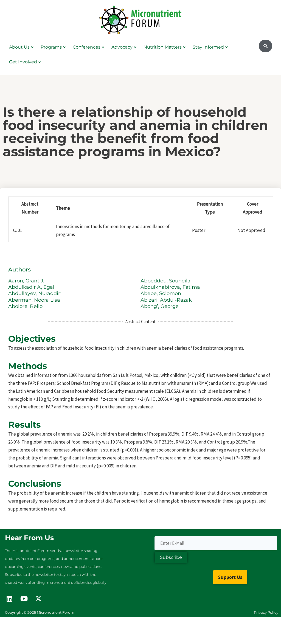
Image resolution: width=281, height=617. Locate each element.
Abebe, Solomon (161, 293)
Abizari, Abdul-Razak (166, 300)
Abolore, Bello (26, 306)
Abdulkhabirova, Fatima (170, 287)
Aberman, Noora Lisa (34, 300)
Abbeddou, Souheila (166, 281)
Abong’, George (160, 306)
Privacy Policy (266, 612)
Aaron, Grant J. (27, 281)
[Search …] (265, 46)
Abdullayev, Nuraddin (35, 293)
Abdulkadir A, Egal (32, 287)
